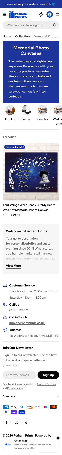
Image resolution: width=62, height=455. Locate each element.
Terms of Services (46, 384)
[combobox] (31, 25)
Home (7, 36)
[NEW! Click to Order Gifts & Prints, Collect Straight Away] (41, 14)
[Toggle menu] (5, 14)
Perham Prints (24, 435)
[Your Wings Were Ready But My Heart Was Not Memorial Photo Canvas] (31, 171)
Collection (22, 36)
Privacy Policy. (15, 387)
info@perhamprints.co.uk (27, 323)
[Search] (55, 25)
